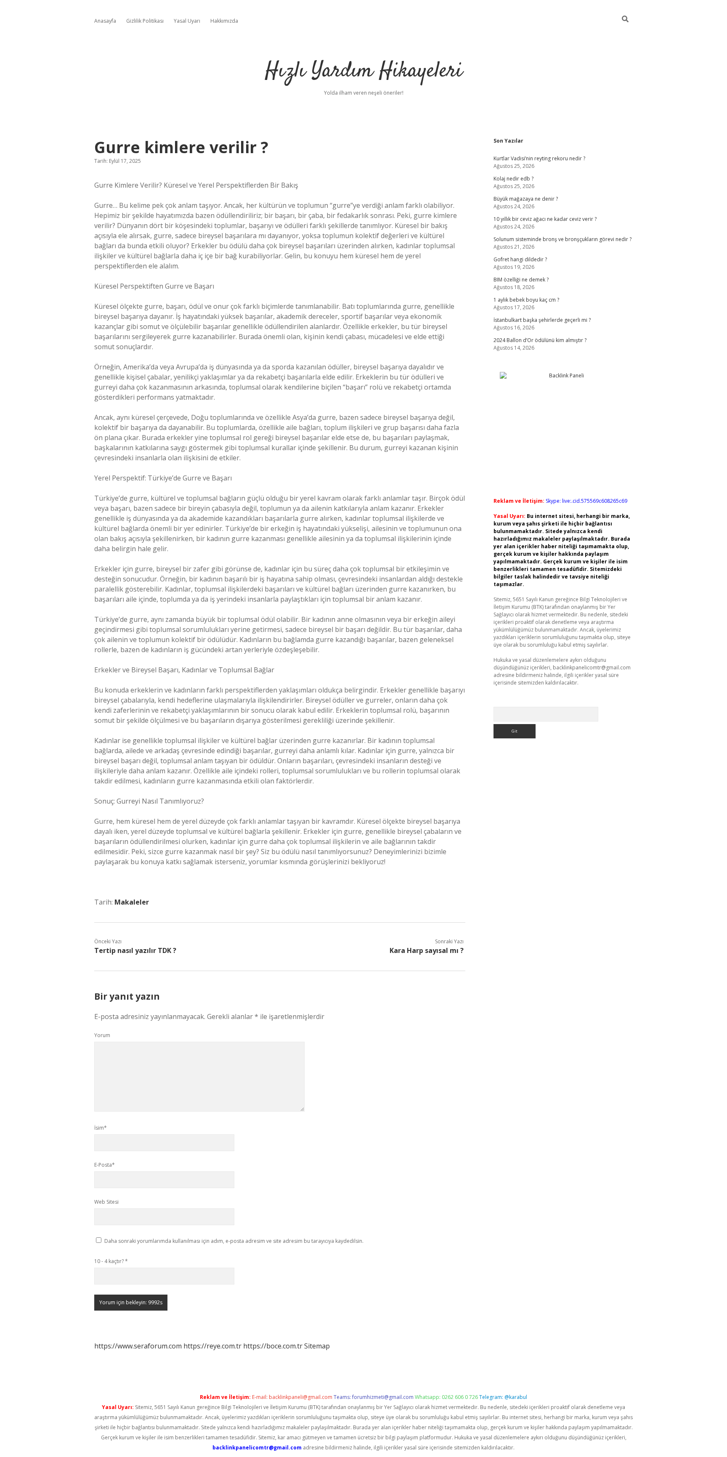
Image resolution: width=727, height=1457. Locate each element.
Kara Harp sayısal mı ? (427, 950)
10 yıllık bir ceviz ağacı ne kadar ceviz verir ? (545, 219)
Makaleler (131, 902)
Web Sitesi (106, 1201)
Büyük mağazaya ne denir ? (526, 198)
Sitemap (317, 1346)
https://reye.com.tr (212, 1346)
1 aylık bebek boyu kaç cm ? (526, 299)
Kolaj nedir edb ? (513, 178)
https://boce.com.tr (272, 1346)
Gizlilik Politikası (145, 20)
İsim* (100, 1127)
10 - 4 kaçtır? (111, 1261)
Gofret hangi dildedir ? (520, 259)
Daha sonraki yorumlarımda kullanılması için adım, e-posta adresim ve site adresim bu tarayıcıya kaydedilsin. (234, 1241)
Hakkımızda (224, 20)
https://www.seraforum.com (138, 1346)
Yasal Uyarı (187, 20)
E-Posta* (104, 1164)
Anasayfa (105, 20)
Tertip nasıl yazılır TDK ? (135, 950)
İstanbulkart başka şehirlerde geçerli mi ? (542, 320)
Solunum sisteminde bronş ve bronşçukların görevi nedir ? (562, 239)
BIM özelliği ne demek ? (521, 279)
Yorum (102, 1035)
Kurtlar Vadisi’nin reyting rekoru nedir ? (539, 158)
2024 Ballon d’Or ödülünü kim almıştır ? (540, 340)
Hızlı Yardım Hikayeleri (363, 71)
